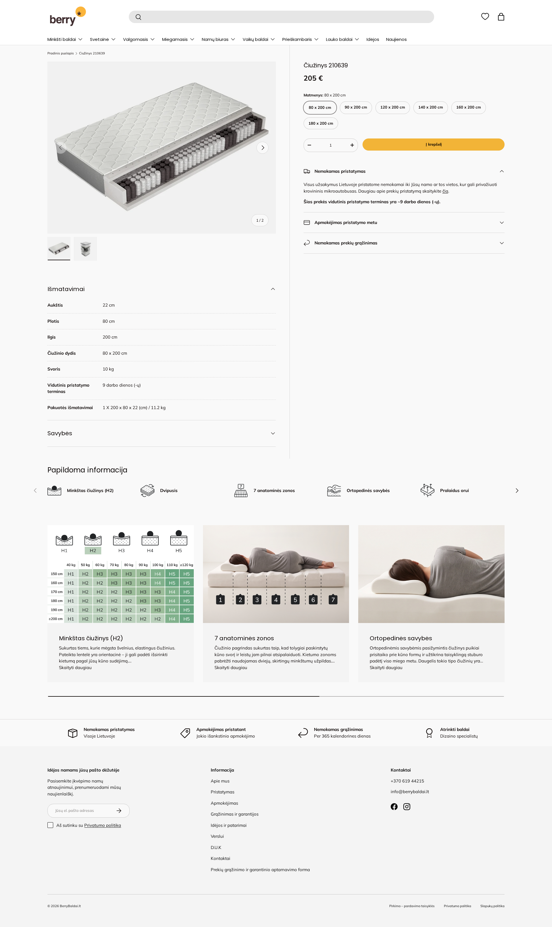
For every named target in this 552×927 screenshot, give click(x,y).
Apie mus (220, 781)
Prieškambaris (297, 39)
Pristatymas (222, 792)
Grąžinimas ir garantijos (234, 814)
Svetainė (99, 39)
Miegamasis (175, 39)
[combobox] (281, 17)
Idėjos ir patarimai (229, 825)
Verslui (217, 836)
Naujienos (396, 39)
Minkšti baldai (61, 39)
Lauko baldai (339, 39)
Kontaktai (220, 858)
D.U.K (216, 847)
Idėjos (373, 39)
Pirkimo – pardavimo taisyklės (412, 906)
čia (445, 191)
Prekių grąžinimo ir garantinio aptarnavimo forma (260, 869)
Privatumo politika (102, 825)
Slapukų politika (492, 906)
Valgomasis (135, 39)
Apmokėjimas (224, 803)
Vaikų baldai (255, 39)
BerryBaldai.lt (70, 906)
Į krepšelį (434, 144)
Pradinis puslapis (60, 53)
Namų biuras (215, 39)
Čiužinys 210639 (92, 53)
